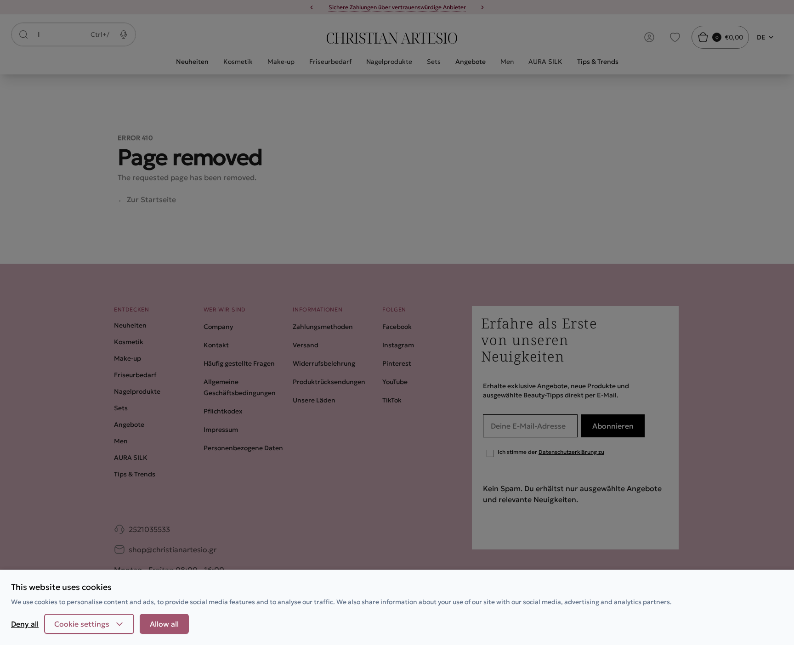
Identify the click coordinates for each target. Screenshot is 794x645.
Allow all (164, 623)
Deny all (25, 623)
